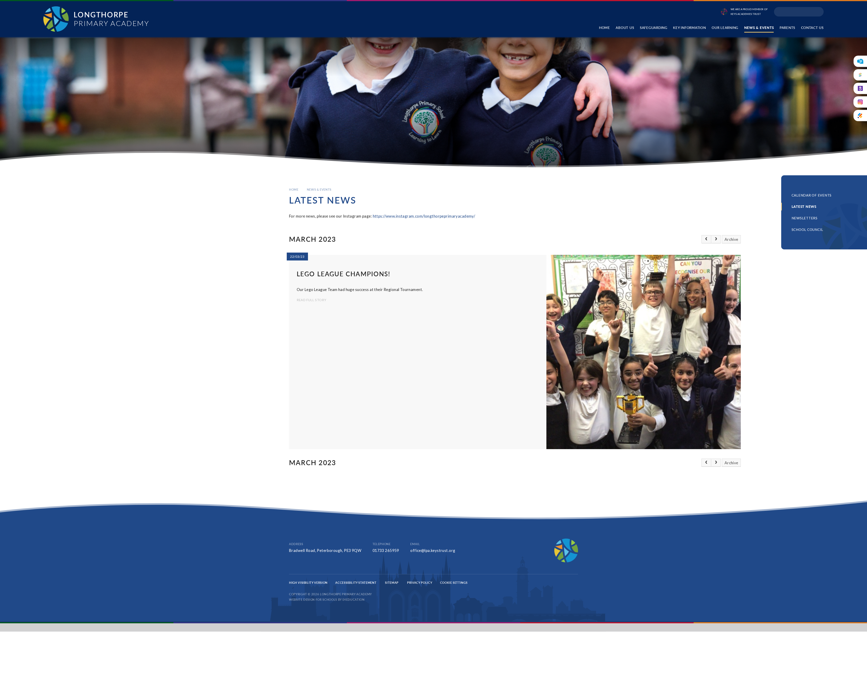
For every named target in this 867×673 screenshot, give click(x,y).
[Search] (818, 11)
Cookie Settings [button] (454, 582)
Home (293, 189)
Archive (731, 239)
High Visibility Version (308, 582)
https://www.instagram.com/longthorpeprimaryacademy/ (424, 216)
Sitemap (392, 582)
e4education (354, 599)
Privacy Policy (419, 582)
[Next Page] (716, 239)
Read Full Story (311, 300)
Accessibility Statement (355, 582)
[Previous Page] (706, 239)
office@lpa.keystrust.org (432, 550)
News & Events (319, 189)
